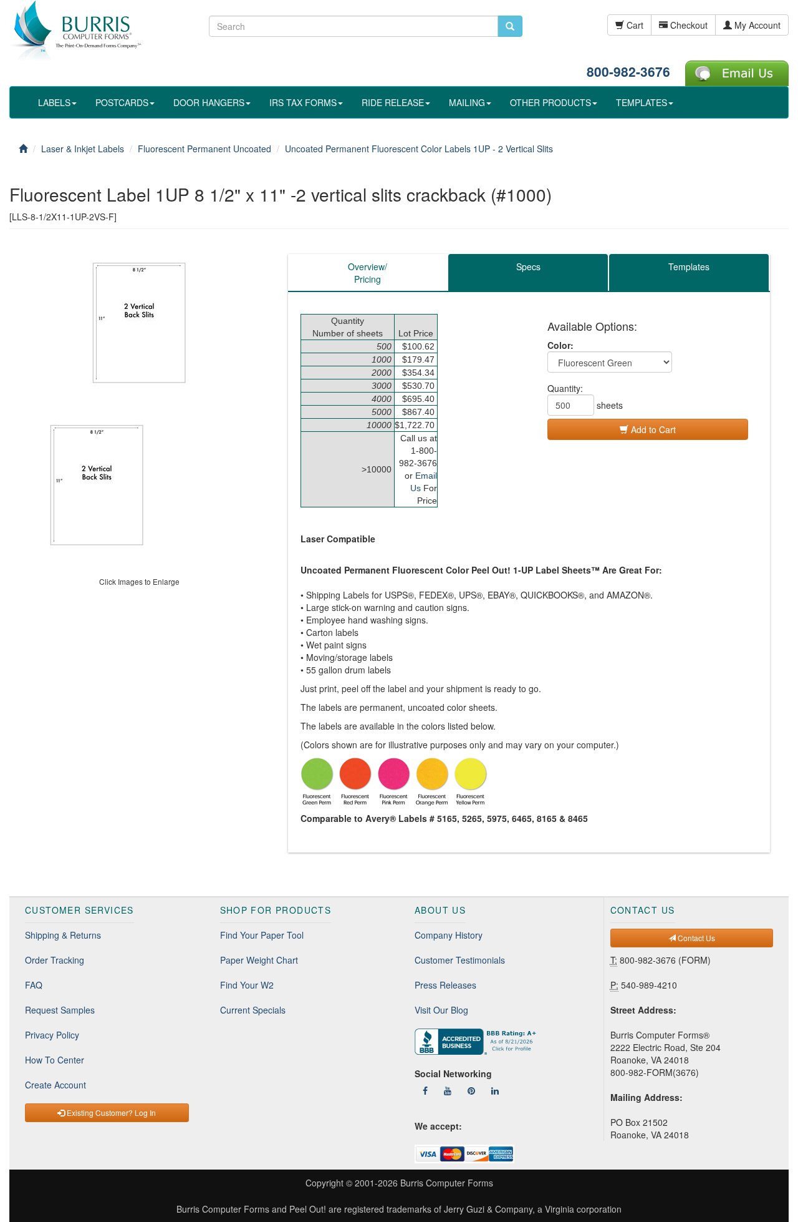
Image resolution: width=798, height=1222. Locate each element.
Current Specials (253, 1010)
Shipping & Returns (63, 935)
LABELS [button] (54, 102)
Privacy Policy (52, 1035)
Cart (633, 25)
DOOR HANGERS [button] (208, 102)
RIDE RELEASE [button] (393, 102)
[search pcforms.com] (510, 26)
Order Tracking (54, 960)
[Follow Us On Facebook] (425, 1090)
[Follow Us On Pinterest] (471, 1090)
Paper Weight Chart (259, 960)
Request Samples (60, 1010)
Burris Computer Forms (446, 1182)
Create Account (55, 1084)
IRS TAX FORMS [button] (303, 102)
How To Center (54, 1059)
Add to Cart (652, 429)
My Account (756, 25)
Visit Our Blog (441, 1010)
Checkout (688, 25)
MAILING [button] (467, 102)
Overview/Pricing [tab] (367, 272)
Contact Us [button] (695, 937)
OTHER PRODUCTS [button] (550, 102)
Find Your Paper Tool (262, 935)
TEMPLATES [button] (641, 102)
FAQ (33, 985)
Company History (449, 935)
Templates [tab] (688, 266)
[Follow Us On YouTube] (447, 1090)
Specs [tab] (528, 266)
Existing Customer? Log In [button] (110, 1112)
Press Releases (445, 985)
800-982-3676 (628, 71)
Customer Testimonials (460, 960)
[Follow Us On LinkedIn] (495, 1090)
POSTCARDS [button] (121, 102)
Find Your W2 (247, 985)
